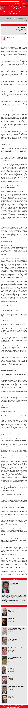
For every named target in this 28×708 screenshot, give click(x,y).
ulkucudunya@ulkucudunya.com (14, 707)
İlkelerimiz (24, 3)
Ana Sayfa (17, 3)
